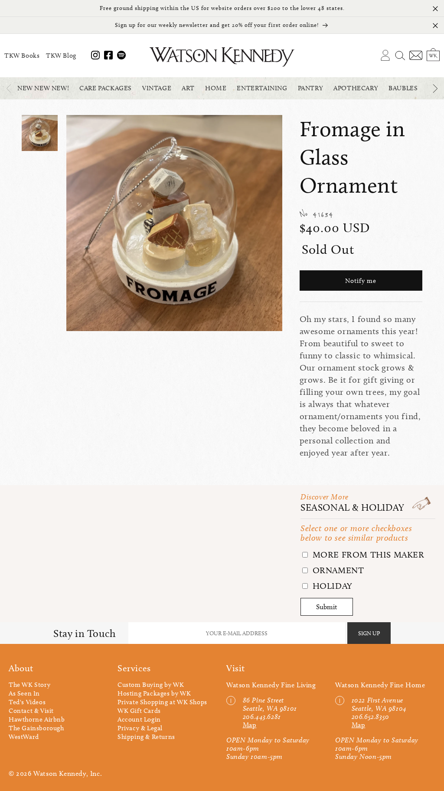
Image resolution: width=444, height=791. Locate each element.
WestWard (24, 737)
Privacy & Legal (140, 728)
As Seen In (24, 693)
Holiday (331, 586)
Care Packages (105, 88)
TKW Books (21, 55)
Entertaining (262, 88)
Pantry (310, 88)
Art (188, 88)
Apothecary (355, 88)
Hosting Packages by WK (154, 693)
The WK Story (29, 685)
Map (250, 725)
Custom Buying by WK (151, 685)
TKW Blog (61, 55)
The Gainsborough (36, 728)
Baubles (403, 88)
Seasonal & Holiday (352, 507)
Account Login (139, 719)
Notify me (360, 281)
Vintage (156, 88)
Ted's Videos (27, 702)
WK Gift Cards (139, 711)
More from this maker (367, 554)
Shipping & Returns (146, 737)
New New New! (43, 88)
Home (215, 88)
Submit (326, 607)
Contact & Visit (31, 711)
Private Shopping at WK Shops (162, 702)
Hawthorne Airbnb (37, 719)
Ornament (337, 570)
